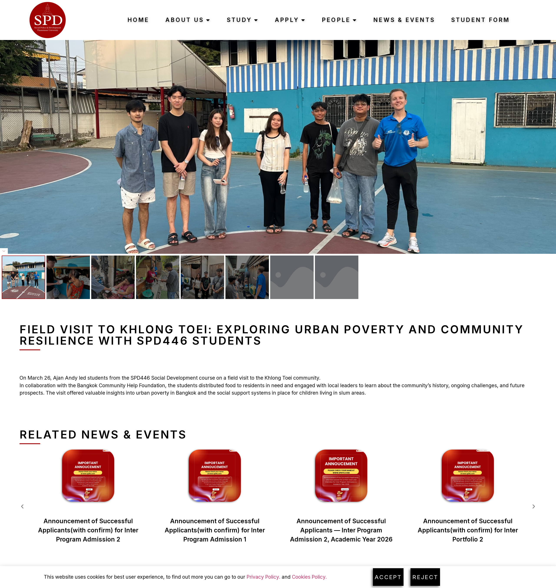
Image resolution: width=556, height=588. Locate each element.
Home (138, 20)
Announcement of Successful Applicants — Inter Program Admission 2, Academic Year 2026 (341, 530)
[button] (22, 506)
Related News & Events (103, 434)
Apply (287, 20)
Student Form (480, 20)
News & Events (404, 20)
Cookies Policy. (309, 577)
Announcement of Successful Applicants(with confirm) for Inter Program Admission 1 (215, 530)
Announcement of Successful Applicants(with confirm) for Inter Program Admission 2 (88, 530)
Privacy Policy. (263, 577)
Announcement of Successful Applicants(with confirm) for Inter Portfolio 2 (468, 530)
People (336, 20)
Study (239, 20)
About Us (184, 20)
